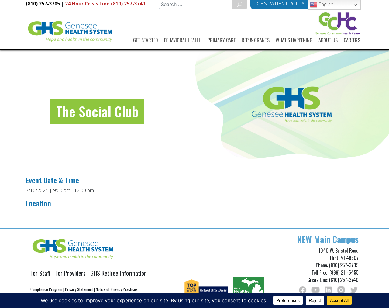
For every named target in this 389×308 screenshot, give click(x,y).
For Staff (40, 273)
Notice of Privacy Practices (117, 289)
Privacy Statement (79, 289)
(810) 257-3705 (43, 3)
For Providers (70, 273)
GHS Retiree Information (118, 273)
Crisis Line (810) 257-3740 (105, 3)
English (325, 4)
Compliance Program (46, 289)
